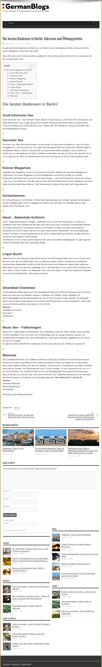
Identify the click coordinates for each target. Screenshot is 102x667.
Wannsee (14, 96)
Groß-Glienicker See (19, 73)
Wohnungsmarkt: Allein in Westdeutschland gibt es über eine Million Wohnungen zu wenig (83, 450)
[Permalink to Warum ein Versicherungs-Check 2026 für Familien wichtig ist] (7, 574)
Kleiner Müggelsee (18, 79)
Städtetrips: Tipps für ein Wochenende (13, 449)
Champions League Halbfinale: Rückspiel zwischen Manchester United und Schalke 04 (80, 416)
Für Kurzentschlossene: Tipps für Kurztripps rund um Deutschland (49, 449)
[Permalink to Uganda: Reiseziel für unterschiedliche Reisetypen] (56, 551)
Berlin (16, 407)
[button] (30, 66)
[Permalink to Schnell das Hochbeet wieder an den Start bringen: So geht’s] (7, 640)
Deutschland (10, 43)
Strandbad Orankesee (19, 90)
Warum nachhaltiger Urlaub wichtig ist (75, 564)
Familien (35, 203)
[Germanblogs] (26, 10)
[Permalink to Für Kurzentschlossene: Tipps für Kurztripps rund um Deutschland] (51, 445)
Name (5, 491)
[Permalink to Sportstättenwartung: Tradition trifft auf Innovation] (7, 612)
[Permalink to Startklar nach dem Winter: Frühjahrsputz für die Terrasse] (7, 650)
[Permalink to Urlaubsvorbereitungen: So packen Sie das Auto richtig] (56, 560)
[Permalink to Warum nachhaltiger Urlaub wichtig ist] (56, 570)
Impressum (15, 664)
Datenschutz (26, 664)
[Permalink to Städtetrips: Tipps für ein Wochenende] (18, 445)
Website (6, 506)
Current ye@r (9, 520)
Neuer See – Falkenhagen (21, 93)
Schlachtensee (16, 82)
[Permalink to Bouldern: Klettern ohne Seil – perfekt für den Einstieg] (56, 598)
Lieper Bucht (15, 87)
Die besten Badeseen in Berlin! (19, 70)
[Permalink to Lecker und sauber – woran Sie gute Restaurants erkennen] (7, 593)
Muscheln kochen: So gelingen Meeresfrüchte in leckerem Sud (21, 415)
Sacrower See (16, 76)
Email (5, 499)
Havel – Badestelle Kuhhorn (22, 84)
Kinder (86, 298)
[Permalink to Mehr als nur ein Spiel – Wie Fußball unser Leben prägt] (56, 617)
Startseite (6, 664)
